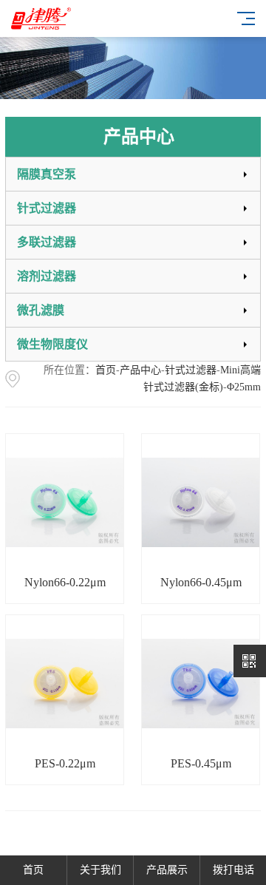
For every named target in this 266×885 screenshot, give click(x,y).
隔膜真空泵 (46, 174)
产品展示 (167, 869)
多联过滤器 (46, 242)
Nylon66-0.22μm (65, 582)
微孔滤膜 (40, 310)
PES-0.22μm (65, 763)
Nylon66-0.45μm (201, 582)
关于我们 (100, 869)
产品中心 (140, 370)
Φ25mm (244, 387)
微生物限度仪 (52, 344)
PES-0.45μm (201, 763)
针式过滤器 (46, 208)
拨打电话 (233, 869)
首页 (105, 370)
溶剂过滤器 (46, 276)
